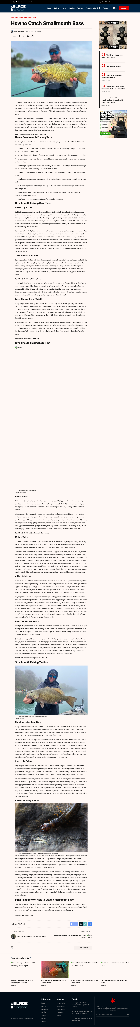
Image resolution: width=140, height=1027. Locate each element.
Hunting (13, 986)
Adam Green (20, 31)
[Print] (90, 924)
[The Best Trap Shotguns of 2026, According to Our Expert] (25, 969)
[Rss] (19, 2)
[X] (14, 2)
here (31, 915)
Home (12, 17)
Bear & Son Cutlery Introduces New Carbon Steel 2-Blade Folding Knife (112, 100)
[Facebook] (12, 2)
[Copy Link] (32, 36)
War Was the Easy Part (114, 66)
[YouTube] (16, 2)
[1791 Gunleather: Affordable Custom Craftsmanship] (55, 969)
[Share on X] (23, 36)
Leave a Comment (84, 947)
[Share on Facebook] (19, 36)
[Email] (28, 36)
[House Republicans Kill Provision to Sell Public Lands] (85, 969)
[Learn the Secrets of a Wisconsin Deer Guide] (115, 969)
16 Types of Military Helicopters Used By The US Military (80, 1005)
